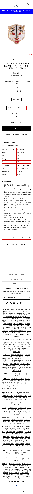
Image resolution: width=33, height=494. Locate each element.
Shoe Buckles (12, 367)
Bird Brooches (14, 341)
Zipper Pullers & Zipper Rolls (16, 478)
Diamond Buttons (23, 322)
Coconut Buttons (14, 311)
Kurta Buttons (20, 313)
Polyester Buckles (18, 369)
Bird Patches (13, 438)
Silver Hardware (7, 395)
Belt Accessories (24, 392)
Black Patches (19, 443)
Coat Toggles (8, 452)
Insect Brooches (25, 341)
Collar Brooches (22, 343)
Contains (16, 104)
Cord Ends (15, 403)
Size (16, 87)
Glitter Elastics (25, 380)
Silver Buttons (19, 329)
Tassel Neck (25, 428)
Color (16, 96)
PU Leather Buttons (9, 322)
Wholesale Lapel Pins (19, 418)
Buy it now (16, 128)
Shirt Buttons (25, 311)
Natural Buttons (24, 320)
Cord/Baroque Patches (16, 445)
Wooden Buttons (16, 459)
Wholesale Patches (17, 436)
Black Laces (22, 407)
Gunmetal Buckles (14, 358)
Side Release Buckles (17, 362)
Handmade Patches (21, 442)
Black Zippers (24, 472)
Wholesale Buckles (17, 354)
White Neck (23, 433)
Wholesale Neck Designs (22, 426)
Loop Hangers (23, 399)
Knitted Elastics (13, 380)
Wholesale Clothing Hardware (16, 398)
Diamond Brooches (9, 344)
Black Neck (14, 433)
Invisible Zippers (24, 465)
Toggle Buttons (19, 452)
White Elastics (18, 382)
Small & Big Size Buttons (17, 330)
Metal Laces (22, 411)
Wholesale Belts (13, 374)
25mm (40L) (16, 91)
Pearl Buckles (23, 367)
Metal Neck (6, 430)
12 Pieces (11, 108)
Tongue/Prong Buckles (17, 365)
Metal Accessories (23, 401)
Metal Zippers (26, 463)
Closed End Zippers (18, 467)
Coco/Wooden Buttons (17, 318)
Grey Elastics (11, 386)
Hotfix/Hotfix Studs (20, 395)
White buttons (25, 325)
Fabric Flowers (15, 389)
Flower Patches (9, 442)
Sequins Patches (8, 443)
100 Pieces (21, 108)
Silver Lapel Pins (18, 423)
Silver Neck (19, 431)
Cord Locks (7, 403)
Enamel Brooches (19, 346)
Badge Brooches (17, 348)
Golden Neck (10, 431)
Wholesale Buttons (17, 309)
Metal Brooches (7, 346)
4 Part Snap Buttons (17, 334)
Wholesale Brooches (18, 339)
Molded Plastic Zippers (10, 465)
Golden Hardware (23, 394)
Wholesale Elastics (17, 378)
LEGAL (16, 283)
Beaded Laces (12, 407)
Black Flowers (26, 389)
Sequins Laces (11, 409)
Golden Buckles (19, 356)
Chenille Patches (8, 440)
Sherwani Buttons (9, 313)
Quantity (16, 113)
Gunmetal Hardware (9, 394)
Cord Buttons (7, 323)
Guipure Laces (12, 411)
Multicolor (16, 99)
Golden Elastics (14, 384)
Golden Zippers (19, 474)
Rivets (22, 403)
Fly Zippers (12, 471)
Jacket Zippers (22, 471)
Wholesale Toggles (16, 450)
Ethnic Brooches (23, 344)
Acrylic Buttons (14, 325)
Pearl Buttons (13, 320)
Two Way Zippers (16, 469)
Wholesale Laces (13, 413)
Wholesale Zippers (15, 463)
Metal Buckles (14, 363)
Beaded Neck (7, 428)
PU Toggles (27, 450)
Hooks (20, 404)
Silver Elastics (25, 384)
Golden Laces (21, 409)
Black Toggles (20, 454)
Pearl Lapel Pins (15, 421)
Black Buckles (26, 358)
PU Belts (23, 374)
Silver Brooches (16, 350)
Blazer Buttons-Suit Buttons (12, 316)
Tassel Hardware (15, 397)
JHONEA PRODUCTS (16, 275)
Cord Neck (16, 428)
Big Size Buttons (18, 323)
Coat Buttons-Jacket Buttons (19, 315)
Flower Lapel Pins (17, 419)
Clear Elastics (21, 386)
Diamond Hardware (9, 401)
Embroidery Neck (16, 430)
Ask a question (16, 237)
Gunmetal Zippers (14, 476)
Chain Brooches (10, 343)
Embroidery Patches (22, 440)
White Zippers (8, 474)
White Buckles (8, 360)
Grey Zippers (26, 476)
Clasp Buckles (18, 360)
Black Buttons (6, 327)
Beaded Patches (24, 438)
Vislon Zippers (14, 472)
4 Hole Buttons (19, 332)
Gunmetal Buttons (18, 327)
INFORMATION (16, 279)
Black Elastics (7, 382)
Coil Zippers (7, 467)
